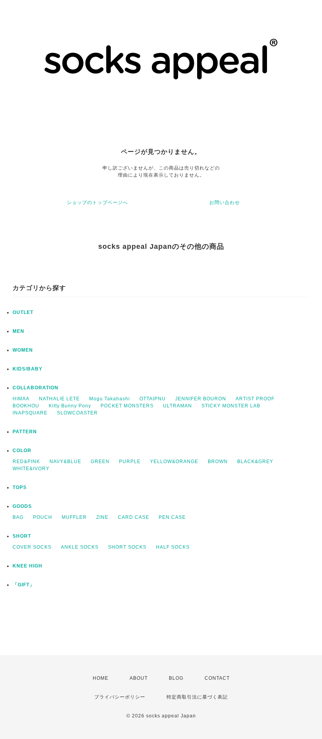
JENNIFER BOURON (200, 398)
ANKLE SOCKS (80, 547)
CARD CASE (133, 517)
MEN (18, 331)
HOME (100, 678)
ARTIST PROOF (255, 398)
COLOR (22, 450)
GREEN (100, 461)
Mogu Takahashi (109, 398)
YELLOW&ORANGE (174, 461)
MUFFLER (74, 517)
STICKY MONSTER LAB (230, 406)
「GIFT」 (24, 585)
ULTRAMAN (177, 406)
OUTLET (23, 312)
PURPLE (130, 461)
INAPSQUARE (30, 413)
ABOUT (139, 678)
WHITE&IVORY (31, 468)
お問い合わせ (224, 202)
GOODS (22, 506)
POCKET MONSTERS (127, 406)
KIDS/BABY (27, 369)
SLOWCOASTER (77, 413)
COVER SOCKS (32, 547)
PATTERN (25, 431)
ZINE (102, 517)
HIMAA (21, 398)
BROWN (218, 461)
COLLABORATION (36, 387)
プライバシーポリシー (119, 697)
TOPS (20, 487)
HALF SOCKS (173, 547)
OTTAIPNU (152, 398)
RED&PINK (26, 461)
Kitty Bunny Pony (70, 406)
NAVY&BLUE (65, 461)
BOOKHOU (26, 406)
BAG (18, 517)
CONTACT (217, 678)
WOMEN (23, 350)
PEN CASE (172, 517)
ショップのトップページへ (97, 202)
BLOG (176, 678)
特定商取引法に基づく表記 (197, 697)
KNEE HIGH (27, 566)
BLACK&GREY (255, 461)
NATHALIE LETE (59, 398)
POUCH (42, 517)
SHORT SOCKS (127, 547)
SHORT (22, 536)
